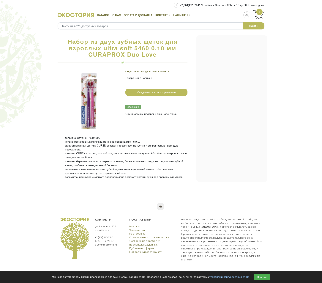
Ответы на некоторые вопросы (149, 237)
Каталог (103, 15)
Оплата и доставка (138, 15)
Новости (135, 226)
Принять (262, 277)
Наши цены (181, 15)
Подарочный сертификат (145, 251)
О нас (116, 15)
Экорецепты (137, 230)
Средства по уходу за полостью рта (147, 71)
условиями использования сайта (229, 277)
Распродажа (137, 233)
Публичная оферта (141, 248)
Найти (253, 26)
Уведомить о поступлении (156, 92)
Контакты (162, 15)
